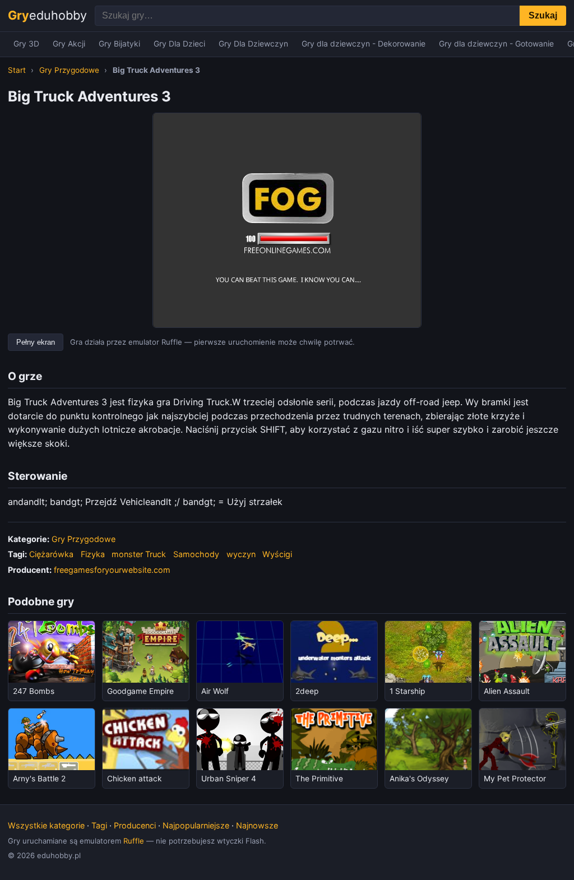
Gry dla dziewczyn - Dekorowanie (363, 43)
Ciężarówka (51, 554)
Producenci (135, 825)
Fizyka (93, 554)
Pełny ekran (35, 342)
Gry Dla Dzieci (179, 43)
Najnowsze (257, 825)
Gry (47, 15)
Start (17, 70)
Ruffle (133, 840)
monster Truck (139, 554)
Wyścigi (277, 554)
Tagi (99, 825)
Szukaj (543, 15)
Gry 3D (26, 43)
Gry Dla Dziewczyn (253, 43)
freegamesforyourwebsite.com (112, 570)
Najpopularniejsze (196, 825)
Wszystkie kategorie (46, 825)
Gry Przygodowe (69, 70)
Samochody (196, 554)
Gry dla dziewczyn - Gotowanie (496, 43)
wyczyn (241, 554)
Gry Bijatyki (119, 43)
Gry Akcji (69, 43)
